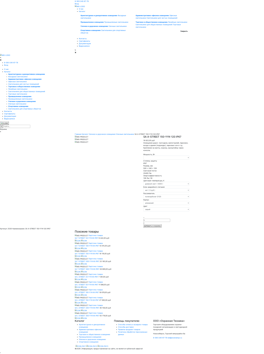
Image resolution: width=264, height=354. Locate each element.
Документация (85, 43)
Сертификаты (84, 41)
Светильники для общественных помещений (154, 25)
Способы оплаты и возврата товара (133, 324)
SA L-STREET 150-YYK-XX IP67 (87, 300)
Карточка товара (95, 235)
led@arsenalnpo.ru (175, 338)
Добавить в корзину (152, 226)
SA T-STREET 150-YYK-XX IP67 (87, 254)
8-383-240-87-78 (82, 1)
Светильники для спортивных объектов (24, 109)
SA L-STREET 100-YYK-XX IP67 (87, 292)
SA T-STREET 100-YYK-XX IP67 (87, 246)
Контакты (83, 39)
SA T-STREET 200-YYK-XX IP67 (87, 261)
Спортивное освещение (88, 342)
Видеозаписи (84, 46)
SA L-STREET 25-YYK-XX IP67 (86, 277)
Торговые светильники (17, 94)
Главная (78, 134)
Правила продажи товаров (129, 329)
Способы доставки (126, 327)
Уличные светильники (118, 26)
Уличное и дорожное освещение (102, 134)
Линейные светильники (177, 22)
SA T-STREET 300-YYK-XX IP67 (87, 269)
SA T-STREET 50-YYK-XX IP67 (86, 238)
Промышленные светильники (116, 22)
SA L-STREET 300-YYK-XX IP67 (87, 316)
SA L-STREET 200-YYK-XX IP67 (87, 308)
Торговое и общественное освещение (94, 334)
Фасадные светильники (18, 77)
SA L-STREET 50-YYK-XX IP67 (86, 285)
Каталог (82, 11)
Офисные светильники (17, 82)
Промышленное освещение (90, 337)
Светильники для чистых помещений (162, 18)
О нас (81, 9)
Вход (77, 4)
